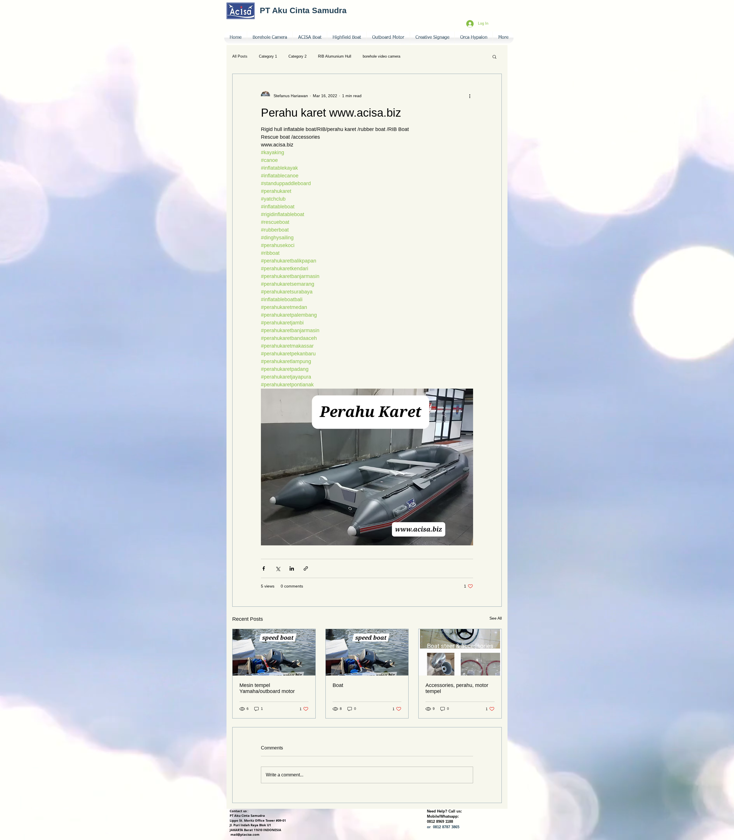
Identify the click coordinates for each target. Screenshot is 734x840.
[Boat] (367, 652)
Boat (338, 685)
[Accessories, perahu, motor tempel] (460, 652)
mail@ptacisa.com (245, 834)
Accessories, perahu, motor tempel (456, 688)
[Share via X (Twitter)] (277, 568)
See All (495, 618)
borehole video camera (381, 56)
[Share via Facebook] (263, 568)
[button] (432, 38)
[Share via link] (306, 568)
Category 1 (268, 56)
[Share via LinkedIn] (291, 568)
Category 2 (297, 56)
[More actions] (469, 95)
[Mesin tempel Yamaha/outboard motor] (274, 652)
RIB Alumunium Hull (334, 56)
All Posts (239, 56)
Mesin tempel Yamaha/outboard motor (267, 688)
